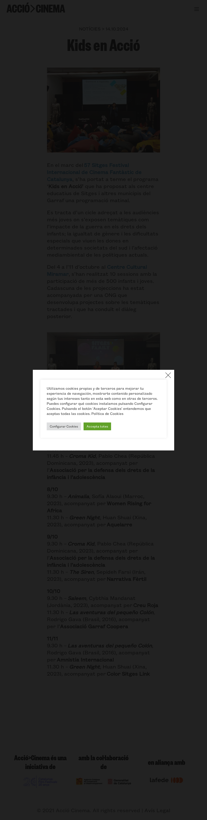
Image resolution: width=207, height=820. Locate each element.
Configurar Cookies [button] (64, 426)
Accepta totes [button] (97, 426)
